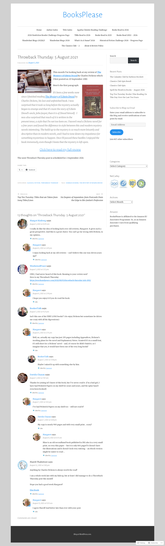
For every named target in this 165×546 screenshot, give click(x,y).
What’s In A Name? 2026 (85, 40)
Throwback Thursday (49, 183)
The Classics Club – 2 (71, 46)
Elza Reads (34, 490)
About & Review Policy (94, 46)
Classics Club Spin (117, 85)
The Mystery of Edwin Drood (60, 96)
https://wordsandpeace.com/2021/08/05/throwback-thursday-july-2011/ (60, 280)
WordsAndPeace (38, 266)
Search (113, 56)
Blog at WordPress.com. (82, 534)
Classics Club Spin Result (120, 81)
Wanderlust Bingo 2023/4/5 (33, 40)
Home (39, 30)
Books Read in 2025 (103, 35)
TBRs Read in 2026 (82, 35)
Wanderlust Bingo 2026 (60, 40)
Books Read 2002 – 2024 (127, 35)
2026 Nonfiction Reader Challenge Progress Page (48, 35)
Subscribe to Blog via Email (122, 108)
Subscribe (116, 132)
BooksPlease (82, 15)
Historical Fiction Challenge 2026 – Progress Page (121, 40)
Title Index (67, 30)
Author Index (52, 30)
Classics (30, 183)
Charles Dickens (72, 183)
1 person (41, 239)
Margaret (37, 245)
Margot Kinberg (38, 220)
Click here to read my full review (60, 149)
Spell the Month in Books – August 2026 (127, 90)
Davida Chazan (37, 374)
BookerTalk (36, 308)
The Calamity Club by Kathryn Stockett (126, 77)
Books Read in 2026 (120, 30)
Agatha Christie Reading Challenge (92, 30)
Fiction (37, 183)
